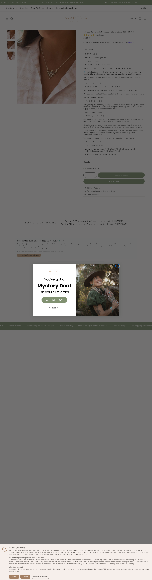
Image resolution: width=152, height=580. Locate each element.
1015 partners (22, 550)
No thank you (54, 308)
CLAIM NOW (54, 299)
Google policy (14, 571)
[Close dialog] (117, 266)
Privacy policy (141, 569)
